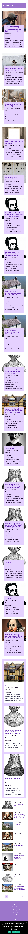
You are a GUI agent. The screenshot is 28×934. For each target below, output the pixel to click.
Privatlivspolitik (16, 931)
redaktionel (8, 223)
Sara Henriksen (9, 36)
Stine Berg (17, 181)
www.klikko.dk (15, 915)
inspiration (7, 38)
